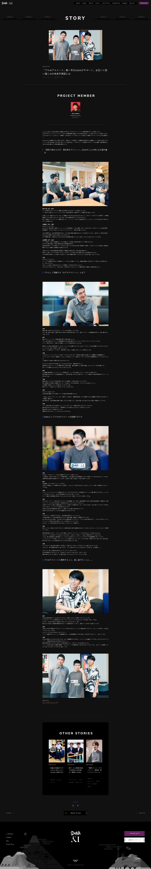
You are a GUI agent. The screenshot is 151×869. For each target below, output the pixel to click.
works (91, 3)
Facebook (8, 837)
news (85, 3)
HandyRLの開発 (46, 131)
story (98, 3)
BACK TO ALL (76, 813)
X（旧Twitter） (10, 834)
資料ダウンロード (135, 840)
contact (135, 833)
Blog (7, 840)
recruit (132, 3)
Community (116, 3)
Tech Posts (106, 3)
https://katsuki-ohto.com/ (49, 702)
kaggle (124, 3)
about (78, 3)
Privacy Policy (10, 844)
